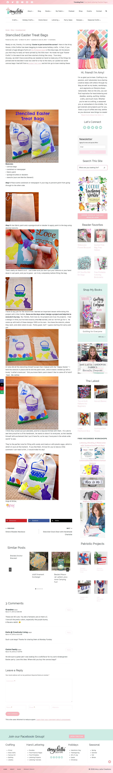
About (12, 769)
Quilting (10, 757)
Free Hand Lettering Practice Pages (95, 2)
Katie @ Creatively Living (17, 632)
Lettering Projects (35, 757)
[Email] (32, 2)
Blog (39, 11)
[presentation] (39, 561)
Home (7, 30)
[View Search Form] (106, 11)
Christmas (74, 760)
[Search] (104, 168)
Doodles (31, 750)
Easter (73, 757)
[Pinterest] (27, 2)
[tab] (35, 588)
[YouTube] (22, 2)
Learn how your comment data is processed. (53, 720)
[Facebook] (8, 2)
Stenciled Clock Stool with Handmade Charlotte (57, 531)
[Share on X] (2, 385)
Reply (69, 610)
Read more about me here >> (92, 115)
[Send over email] (2, 392)
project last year (35, 63)
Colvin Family (11, 649)
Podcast (71, 11)
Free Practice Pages (35, 752)
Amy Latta (14, 39)
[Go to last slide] (10, 570)
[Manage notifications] (109, 761)
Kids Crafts (12, 752)
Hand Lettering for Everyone (92, 489)
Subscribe (92, 152)
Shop (80, 11)
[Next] (67, 570)
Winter (94, 757)
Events (89, 11)
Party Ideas (68, 20)
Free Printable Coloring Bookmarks (99, 274)
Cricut (10, 750)
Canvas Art (12, 755)
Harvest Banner (100, 401)
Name (9, 707)
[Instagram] (17, 2)
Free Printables (34, 755)
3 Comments (51, 39)
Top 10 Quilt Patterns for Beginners (83, 403)
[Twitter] (12, 2)
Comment (10, 681)
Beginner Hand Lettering (92, 501)
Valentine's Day (76, 750)
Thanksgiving (75, 752)
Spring (94, 750)
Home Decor (43, 20)
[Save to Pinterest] (2, 388)
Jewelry (10, 760)
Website (55, 707)
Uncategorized (20, 30)
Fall (93, 755)
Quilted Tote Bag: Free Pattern (99, 247)
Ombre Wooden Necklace (15, 530)
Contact (99, 11)
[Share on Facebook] (2, 381)
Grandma (10, 609)
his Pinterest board (38, 50)
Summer (94, 752)
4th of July (74, 755)
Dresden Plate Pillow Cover (83, 570)
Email (32, 707)
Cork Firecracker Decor (100, 599)
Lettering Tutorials (35, 760)
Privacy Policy (29, 769)
